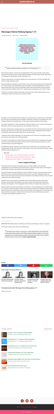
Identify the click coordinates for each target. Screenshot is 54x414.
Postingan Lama (48, 329)
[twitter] (20, 265)
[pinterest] (33, 265)
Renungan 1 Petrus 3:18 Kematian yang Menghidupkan (20, 332)
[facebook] (7, 265)
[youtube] (27, 400)
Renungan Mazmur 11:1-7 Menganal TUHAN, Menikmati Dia (21, 339)
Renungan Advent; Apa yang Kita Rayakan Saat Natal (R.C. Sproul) (20, 157)
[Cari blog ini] (52, 2)
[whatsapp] (46, 265)
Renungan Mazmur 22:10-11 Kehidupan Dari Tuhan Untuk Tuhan (22, 345)
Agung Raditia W (27, 2)
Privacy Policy (28, 407)
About (18, 407)
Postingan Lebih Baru (7, 329)
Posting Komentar (24, 35)
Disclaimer (35, 407)
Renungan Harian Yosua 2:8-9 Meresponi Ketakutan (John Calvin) (20, 155)
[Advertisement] (27, 15)
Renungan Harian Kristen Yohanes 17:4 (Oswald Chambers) (18, 159)
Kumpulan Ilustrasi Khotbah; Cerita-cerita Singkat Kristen (20, 352)
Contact (22, 407)
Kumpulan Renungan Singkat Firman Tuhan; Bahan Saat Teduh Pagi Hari (24, 359)
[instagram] (22, 400)
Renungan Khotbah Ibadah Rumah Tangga (17, 365)
